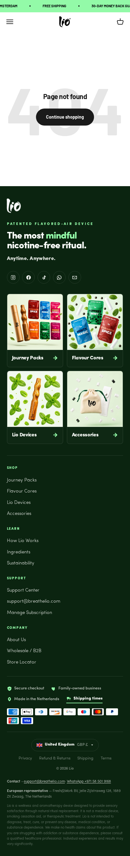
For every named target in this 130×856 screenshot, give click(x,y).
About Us (16, 640)
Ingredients (18, 552)
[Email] (74, 277)
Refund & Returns (54, 758)
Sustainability (20, 563)
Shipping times (88, 698)
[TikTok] (44, 277)
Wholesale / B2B (24, 651)
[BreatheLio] (14, 206)
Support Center (23, 590)
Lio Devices (19, 502)
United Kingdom (66, 745)
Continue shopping (65, 117)
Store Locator (21, 662)
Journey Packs (22, 480)
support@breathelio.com (33, 601)
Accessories (19, 513)
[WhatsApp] (59, 277)
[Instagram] (13, 277)
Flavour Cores (22, 491)
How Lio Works (22, 541)
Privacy (25, 758)
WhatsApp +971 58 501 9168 (89, 781)
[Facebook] (28, 277)
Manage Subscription (29, 613)
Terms (106, 758)
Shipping (85, 758)
